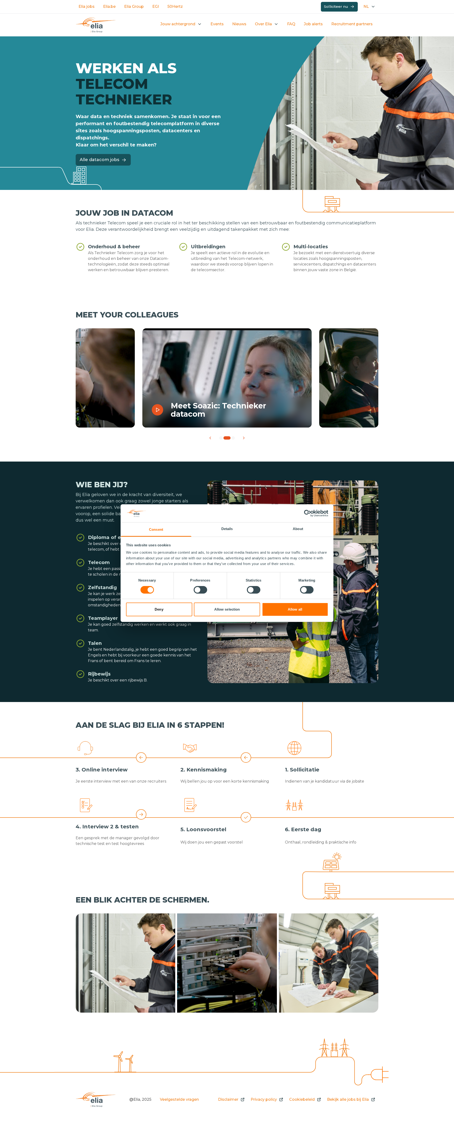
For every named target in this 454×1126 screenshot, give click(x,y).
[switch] (200, 590)
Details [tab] (227, 529)
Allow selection (227, 609)
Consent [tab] (156, 529)
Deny (159, 609)
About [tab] (298, 529)
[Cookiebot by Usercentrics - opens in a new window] (307, 513)
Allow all (295, 609)
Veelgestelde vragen (179, 1099)
